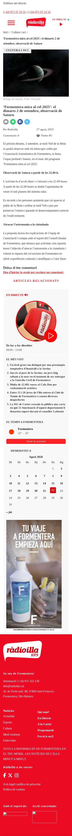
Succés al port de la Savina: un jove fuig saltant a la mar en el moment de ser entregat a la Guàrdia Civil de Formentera (37, 376)
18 (19, 490)
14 (44, 483)
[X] (27, 122)
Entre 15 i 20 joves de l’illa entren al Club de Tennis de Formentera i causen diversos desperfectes (37, 396)
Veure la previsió (36, 441)
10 (10, 483)
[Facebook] (20, 122)
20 (36, 490)
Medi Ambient (11, 734)
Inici (5, 32)
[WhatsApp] (13, 122)
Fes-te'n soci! (45, 736)
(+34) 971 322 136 (28, 681)
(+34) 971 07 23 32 (39, 12)
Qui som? (43, 712)
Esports (7, 722)
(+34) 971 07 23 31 (14, 12)
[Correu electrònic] (6, 122)
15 (53, 483)
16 (61, 483)
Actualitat (8, 716)
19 (27, 490)
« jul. (9, 512)
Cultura (7, 728)
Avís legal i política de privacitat (21, 784)
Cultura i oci (18, 32)
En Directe (44, 718)
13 (36, 483)
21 (44, 490)
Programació (45, 730)
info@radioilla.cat (13, 686)
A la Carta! (44, 724)
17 (10, 490)
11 (19, 483)
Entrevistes (9, 740)
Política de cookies (14, 789)
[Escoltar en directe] (51, 336)
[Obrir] (11, 23)
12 (27, 483)
